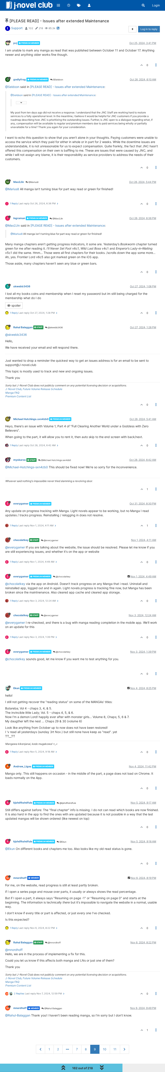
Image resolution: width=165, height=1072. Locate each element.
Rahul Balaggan (23, 327)
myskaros (19, 459)
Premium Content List (18, 396)
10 (104, 1049)
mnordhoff (20, 877)
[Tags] (79, 5)
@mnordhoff (54, 942)
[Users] (89, 5)
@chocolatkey (62, 576)
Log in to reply (149, 29)
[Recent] (69, 5)
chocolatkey (21, 540)
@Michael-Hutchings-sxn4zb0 (26, 467)
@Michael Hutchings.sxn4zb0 (55, 460)
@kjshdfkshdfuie (67, 803)
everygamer (21, 503)
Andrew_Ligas (22, 766)
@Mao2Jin (57, 218)
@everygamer (50, 540)
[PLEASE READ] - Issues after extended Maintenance (67, 87)
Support (17, 28)
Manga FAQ (12, 392)
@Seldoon (57, 79)
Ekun (16, 688)
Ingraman (19, 218)
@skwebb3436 (55, 327)
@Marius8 (33, 182)
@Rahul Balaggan (53, 1008)
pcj (15, 43)
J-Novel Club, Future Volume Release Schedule (33, 389)
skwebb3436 (21, 286)
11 (114, 1049)
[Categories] (58, 5)
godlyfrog (19, 79)
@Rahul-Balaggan (17, 1015)
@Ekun (62, 841)
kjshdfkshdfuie (22, 802)
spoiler (16, 305)
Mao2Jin (18, 182)
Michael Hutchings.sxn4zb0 (31, 419)
